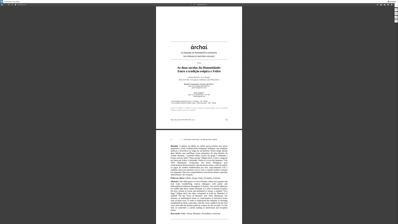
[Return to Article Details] (1, 1)
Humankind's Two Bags (11, 1)
